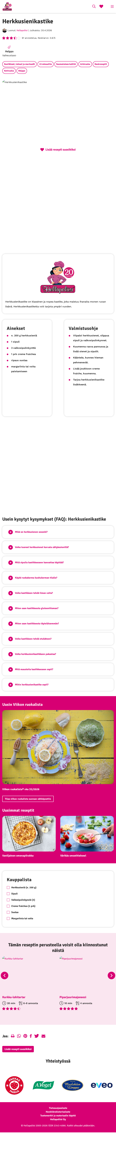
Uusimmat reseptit (18, 810)
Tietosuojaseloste (58, 1108)
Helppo (21, 70)
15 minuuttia (45, 64)
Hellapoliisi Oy (58, 1119)
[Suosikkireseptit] (101, 6)
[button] (58, 532)
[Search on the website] (94, 6)
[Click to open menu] (112, 6)
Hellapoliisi (22, 30)
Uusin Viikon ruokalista (22, 704)
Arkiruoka (85, 64)
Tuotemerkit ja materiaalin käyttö (58, 1115)
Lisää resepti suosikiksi (18, 1049)
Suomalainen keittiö (66, 64)
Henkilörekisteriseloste (58, 1111)
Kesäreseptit (101, 64)
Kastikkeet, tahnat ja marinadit (19, 64)
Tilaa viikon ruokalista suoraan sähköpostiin (28, 798)
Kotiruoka (9, 70)
